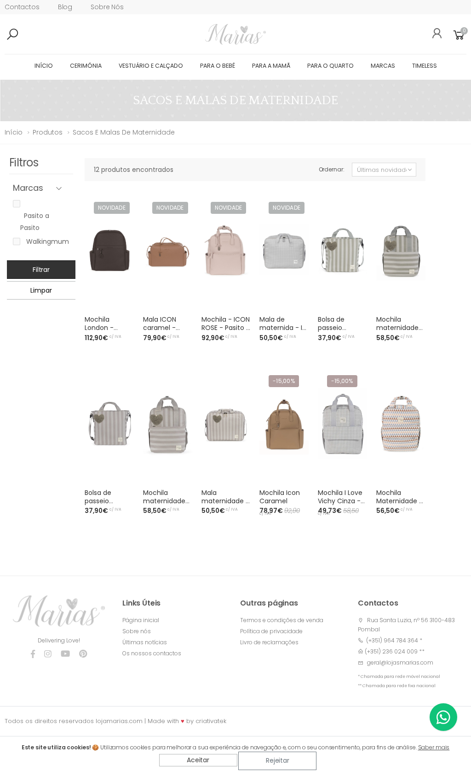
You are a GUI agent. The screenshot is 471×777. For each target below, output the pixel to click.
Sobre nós (107, 7)
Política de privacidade (271, 631)
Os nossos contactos (151, 653)
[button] (28, 34)
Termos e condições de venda (281, 620)
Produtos (48, 132)
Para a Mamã (271, 66)
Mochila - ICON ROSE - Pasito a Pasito (225, 328)
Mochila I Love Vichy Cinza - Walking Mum (340, 501)
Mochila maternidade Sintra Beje (164, 501)
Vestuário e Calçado (151, 66)
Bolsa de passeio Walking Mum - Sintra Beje (109, 505)
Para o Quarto (330, 66)
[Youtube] (65, 654)
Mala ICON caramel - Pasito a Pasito (166, 328)
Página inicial (140, 620)
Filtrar (41, 269)
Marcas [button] (28, 188)
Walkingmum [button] (46, 241)
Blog (65, 7)
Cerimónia (86, 66)
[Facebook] (33, 654)
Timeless (424, 66)
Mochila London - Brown (99, 328)
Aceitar (198, 760)
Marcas (383, 66)
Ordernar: (332, 169)
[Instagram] (48, 654)
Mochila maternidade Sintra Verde (397, 328)
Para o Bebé (217, 66)
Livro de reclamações (269, 642)
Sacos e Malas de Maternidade (124, 132)
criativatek (210, 721)
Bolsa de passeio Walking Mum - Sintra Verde (342, 332)
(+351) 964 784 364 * (392, 640)
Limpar (41, 290)
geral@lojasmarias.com (400, 662)
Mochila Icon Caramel (279, 497)
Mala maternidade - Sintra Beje (225, 501)
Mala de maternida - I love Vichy (280, 328)
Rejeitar (277, 760)
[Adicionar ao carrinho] (121, 298)
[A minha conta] (434, 34)
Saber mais (434, 747)
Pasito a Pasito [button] (34, 221)
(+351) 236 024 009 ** (395, 651)
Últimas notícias (144, 642)
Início (43, 66)
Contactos (22, 7)
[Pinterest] (83, 654)
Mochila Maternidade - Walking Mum (399, 501)
